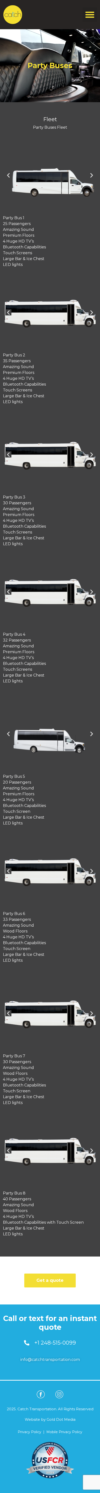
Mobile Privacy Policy (64, 1432)
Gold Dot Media (61, 1419)
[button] (90, 14)
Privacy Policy (29, 1432)
